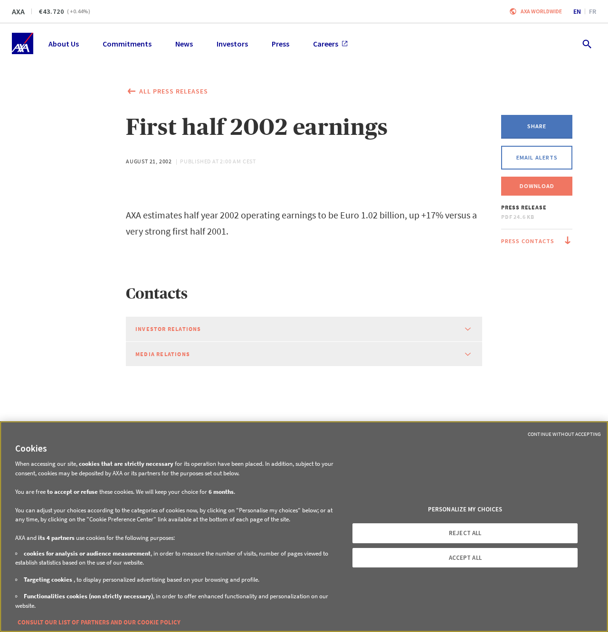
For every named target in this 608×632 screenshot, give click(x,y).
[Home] (22, 43)
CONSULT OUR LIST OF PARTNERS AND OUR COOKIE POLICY (99, 622)
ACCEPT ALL (465, 558)
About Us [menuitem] (63, 43)
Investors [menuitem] (232, 43)
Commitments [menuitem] (127, 43)
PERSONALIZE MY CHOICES (465, 509)
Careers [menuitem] (325, 43)
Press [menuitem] (280, 43)
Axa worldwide (541, 11)
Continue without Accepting (564, 434)
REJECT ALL (465, 533)
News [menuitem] (184, 43)
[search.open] (586, 43)
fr (592, 11)
